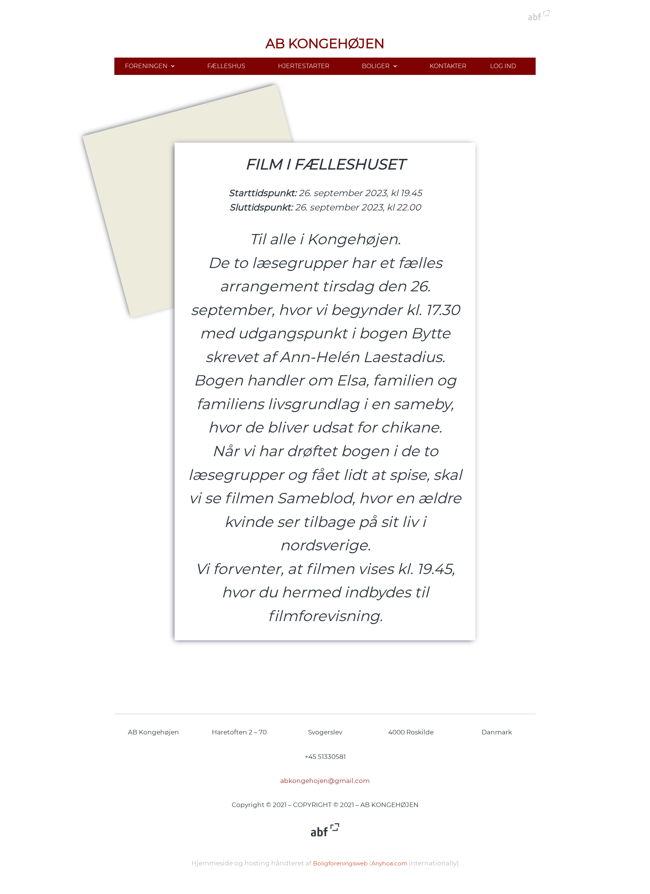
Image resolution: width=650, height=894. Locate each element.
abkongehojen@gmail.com (325, 780)
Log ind (503, 66)
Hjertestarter (304, 66)
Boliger (376, 66)
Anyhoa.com (389, 863)
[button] (149, 66)
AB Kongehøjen (325, 43)
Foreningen (146, 66)
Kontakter (448, 66)
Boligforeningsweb (340, 863)
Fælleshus (226, 66)
